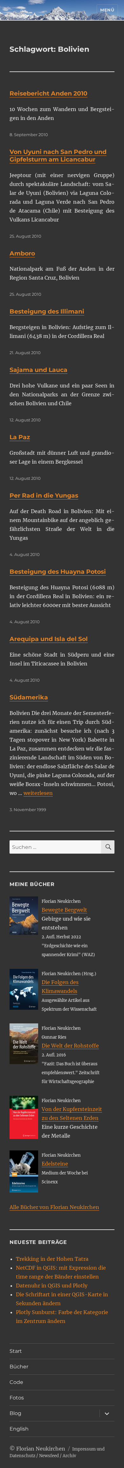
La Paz (20, 437)
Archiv (69, 1455)
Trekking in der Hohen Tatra (52, 1259)
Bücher (19, 1367)
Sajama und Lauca (38, 370)
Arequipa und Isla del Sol (49, 639)
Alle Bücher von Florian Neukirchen (54, 1207)
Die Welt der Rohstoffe (70, 1045)
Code (16, 1382)
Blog (15, 1413)
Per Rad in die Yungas (44, 495)
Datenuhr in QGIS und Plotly (51, 1285)
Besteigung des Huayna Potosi (58, 571)
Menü (107, 9)
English (19, 1429)
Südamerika (29, 697)
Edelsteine (55, 1164)
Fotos (17, 1398)
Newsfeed (49, 1455)
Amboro (22, 253)
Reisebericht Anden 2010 (48, 93)
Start (16, 1351)
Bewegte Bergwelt (64, 910)
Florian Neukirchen (40, 1448)
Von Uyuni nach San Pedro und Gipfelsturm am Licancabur (58, 155)
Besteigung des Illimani (47, 311)
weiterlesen (38, 793)
